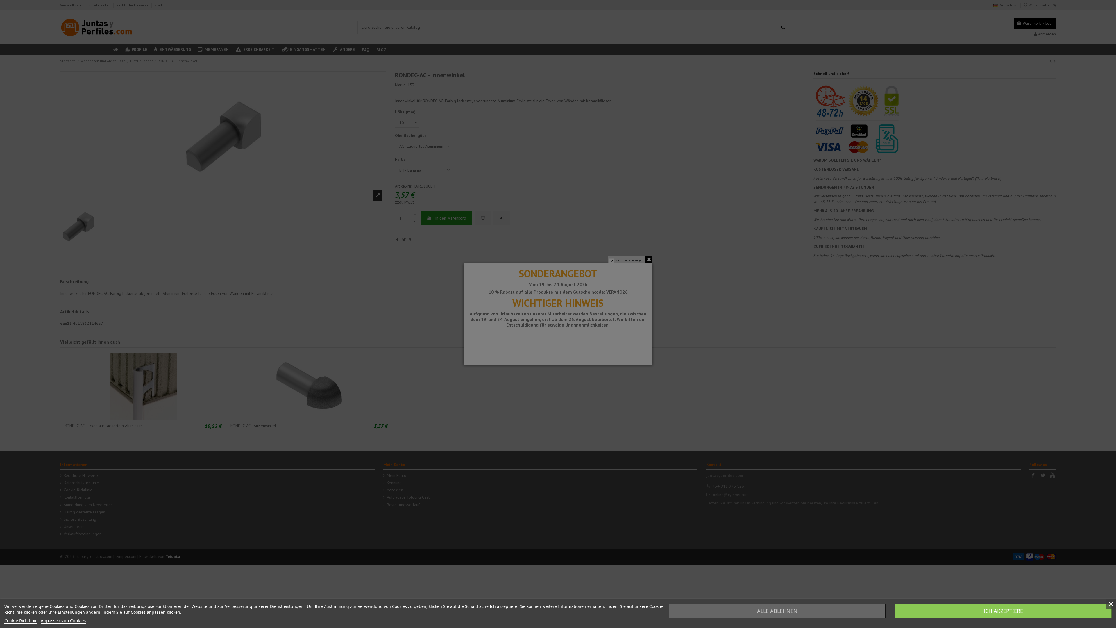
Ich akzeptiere (1003, 610)
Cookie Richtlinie (20, 620)
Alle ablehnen (777, 610)
